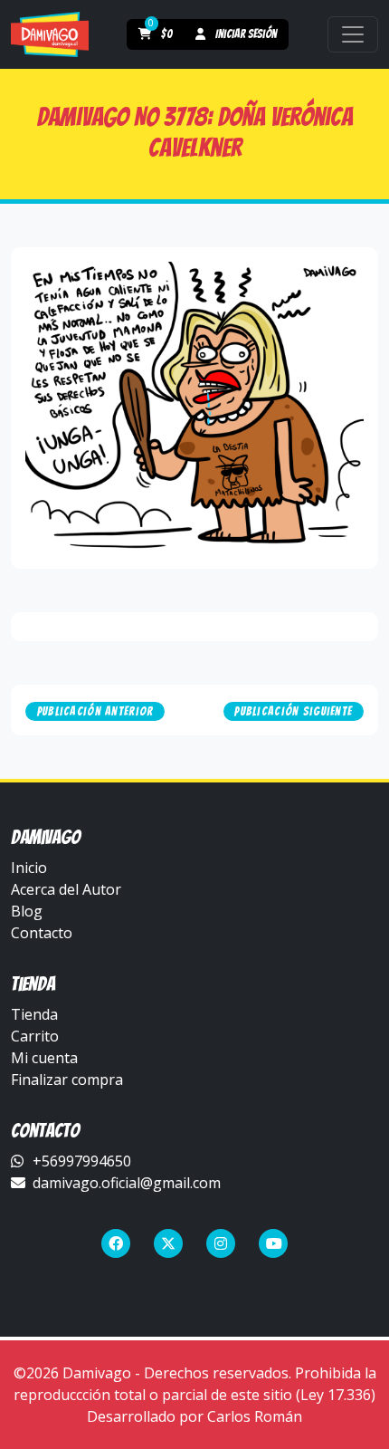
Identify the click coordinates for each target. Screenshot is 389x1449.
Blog (27, 911)
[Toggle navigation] (352, 34)
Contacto (41, 933)
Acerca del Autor (66, 889)
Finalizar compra (67, 1079)
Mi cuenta (44, 1058)
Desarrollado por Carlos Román (194, 1416)
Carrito (35, 1036)
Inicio (29, 868)
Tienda (34, 1014)
